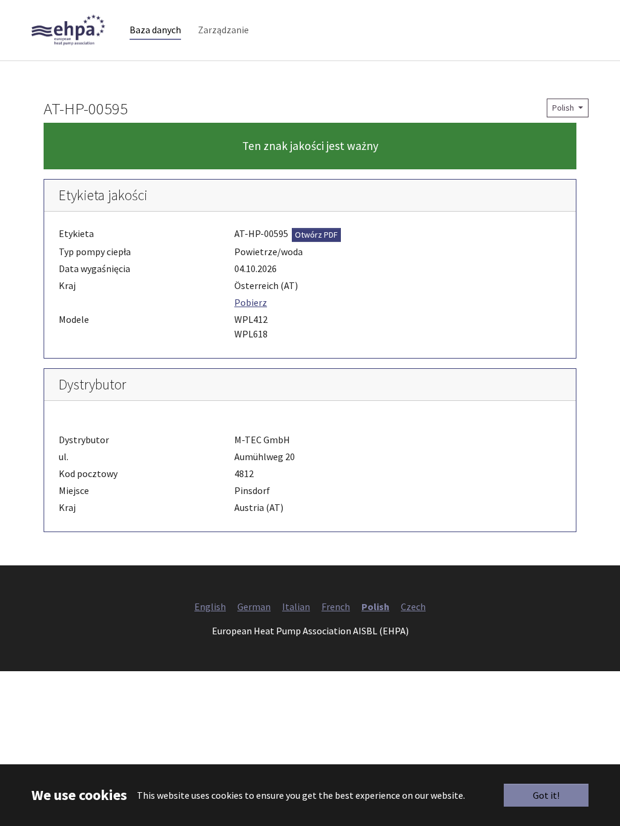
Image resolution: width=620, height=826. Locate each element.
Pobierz (250, 302)
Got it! (546, 795)
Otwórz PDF (316, 234)
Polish (564, 107)
